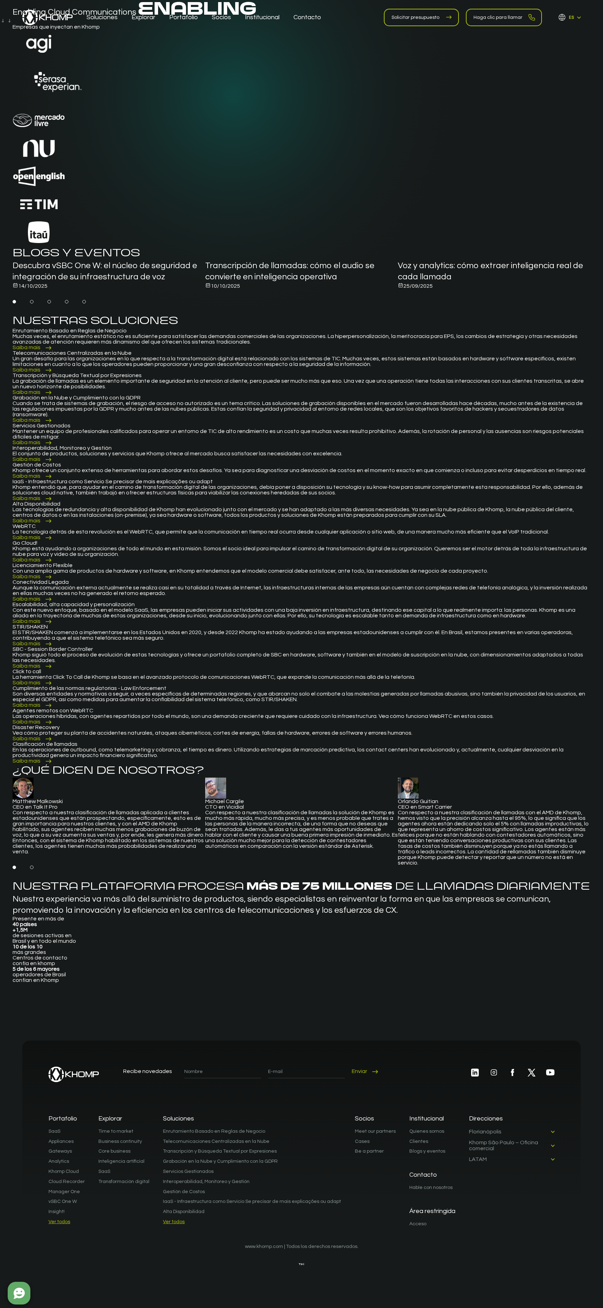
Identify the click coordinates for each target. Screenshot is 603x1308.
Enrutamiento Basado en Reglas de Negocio (214, 1131)
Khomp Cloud (64, 1171)
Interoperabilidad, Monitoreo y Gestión (206, 1181)
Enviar (359, 1071)
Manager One (64, 1191)
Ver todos (59, 1221)
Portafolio (63, 1118)
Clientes (418, 1141)
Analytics (59, 1161)
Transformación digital (123, 1181)
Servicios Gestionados (188, 1171)
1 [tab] (14, 301)
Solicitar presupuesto (415, 17)
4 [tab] (66, 301)
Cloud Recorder (67, 1181)
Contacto (423, 1174)
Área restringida (432, 1211)
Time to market (115, 1131)
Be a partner (369, 1151)
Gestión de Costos (184, 1191)
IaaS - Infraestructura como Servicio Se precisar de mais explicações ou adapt (252, 1201)
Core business (114, 1151)
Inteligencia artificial (121, 1161)
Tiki (301, 1264)
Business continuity (120, 1141)
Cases (362, 1141)
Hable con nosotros (431, 1187)
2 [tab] (32, 301)
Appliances (61, 1141)
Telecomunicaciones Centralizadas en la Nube (216, 1141)
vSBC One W (63, 1201)
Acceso (417, 1223)
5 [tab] (84, 301)
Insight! (57, 1211)
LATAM (478, 1159)
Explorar (110, 1118)
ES (571, 17)
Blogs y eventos (427, 1151)
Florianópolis (485, 1131)
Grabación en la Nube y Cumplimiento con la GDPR (220, 1161)
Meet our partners (375, 1131)
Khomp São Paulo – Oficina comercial (503, 1145)
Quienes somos (426, 1131)
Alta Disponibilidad (183, 1211)
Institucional (426, 1118)
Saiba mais (26, 347)
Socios (364, 1118)
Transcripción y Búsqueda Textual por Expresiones (220, 1151)
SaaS (54, 1131)
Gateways (60, 1151)
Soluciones (178, 1118)
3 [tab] (49, 301)
